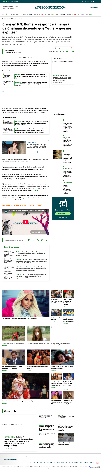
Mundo (88, 14)
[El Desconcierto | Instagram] (88, 1)
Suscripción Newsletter (73, 462)
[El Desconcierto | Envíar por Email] (70, 51)
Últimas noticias (31, 457)
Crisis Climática (14, 1)
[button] (93, 7)
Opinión (80, 14)
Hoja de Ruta (49, 14)
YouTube (37, 462)
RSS (81, 462)
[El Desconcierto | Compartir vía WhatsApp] (67, 51)
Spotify (44, 462)
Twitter (30, 462)
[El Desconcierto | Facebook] (82, 1)
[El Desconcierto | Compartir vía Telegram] (73, 51)
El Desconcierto (6, 18)
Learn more (42, 152)
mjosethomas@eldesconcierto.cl (25, 468)
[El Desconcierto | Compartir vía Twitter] (64, 51)
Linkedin (41, 462)
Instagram (34, 462)
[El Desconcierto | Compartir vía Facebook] (60, 51)
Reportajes (60, 14)
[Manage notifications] (97, 463)
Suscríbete (62, 214)
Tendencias (38, 14)
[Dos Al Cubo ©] (94, 468)
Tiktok (47, 462)
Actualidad (27, 14)
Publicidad (86, 462)
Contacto (92, 462)
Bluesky (54, 462)
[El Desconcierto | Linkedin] (93, 1)
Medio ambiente (15, 14)
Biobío (36, 190)
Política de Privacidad (62, 462)
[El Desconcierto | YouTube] (91, 1)
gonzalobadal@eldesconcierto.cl (55, 468)
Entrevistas (71, 14)
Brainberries (31, 142)
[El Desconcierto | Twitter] (85, 1)
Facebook (27, 462)
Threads (51, 462)
